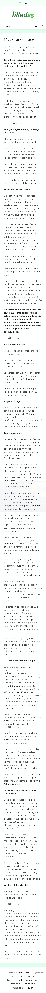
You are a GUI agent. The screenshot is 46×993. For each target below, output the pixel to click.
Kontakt (31, 976)
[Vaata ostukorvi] (35, 26)
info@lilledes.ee (12, 338)
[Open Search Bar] (42, 26)
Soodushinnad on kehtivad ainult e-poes (23, 980)
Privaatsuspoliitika (19, 976)
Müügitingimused (10, 973)
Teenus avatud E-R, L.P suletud (23, 984)
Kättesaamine (24, 973)
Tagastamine (38, 973)
